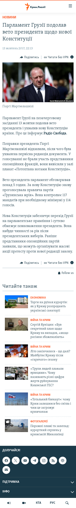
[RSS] (53, 460)
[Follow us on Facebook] (6, 460)
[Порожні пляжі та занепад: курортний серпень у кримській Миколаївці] (16, 425)
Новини (9, 17)
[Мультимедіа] (24, 503)
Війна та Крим (40, 320)
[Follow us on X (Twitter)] (15, 460)
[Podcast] (62, 460)
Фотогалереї (39, 421)
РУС (52, 503)
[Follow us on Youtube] (25, 460)
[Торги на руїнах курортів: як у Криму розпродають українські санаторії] (16, 301)
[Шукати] (67, 503)
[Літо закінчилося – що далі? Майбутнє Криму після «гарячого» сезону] (16, 350)
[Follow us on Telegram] (34, 460)
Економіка (38, 297)
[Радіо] (9, 503)
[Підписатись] (6, 470)
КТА (38, 503)
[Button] (29, 57)
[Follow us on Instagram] (44, 460)
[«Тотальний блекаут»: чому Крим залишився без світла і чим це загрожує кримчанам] (16, 398)
